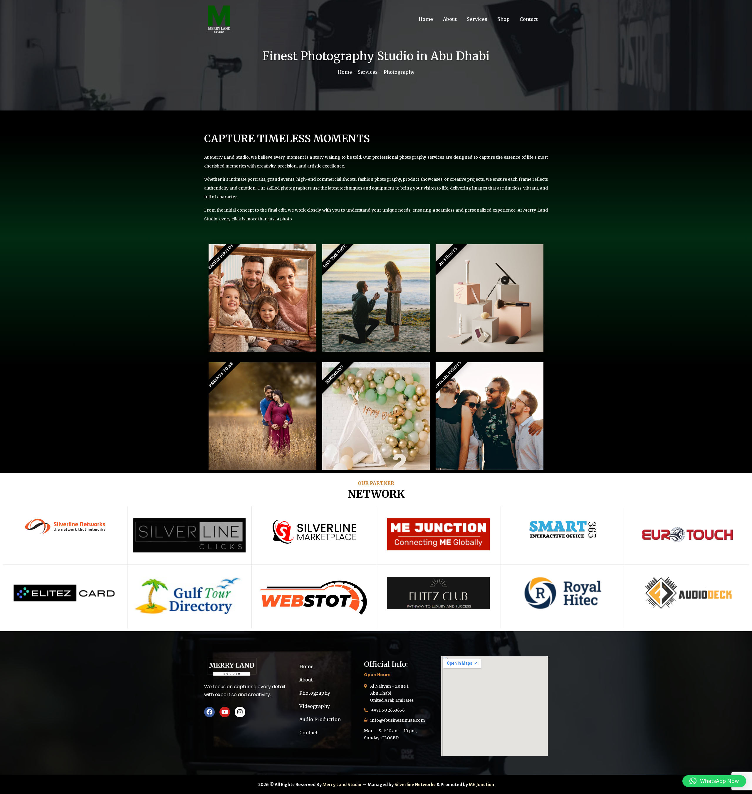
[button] (714, 781)
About (306, 680)
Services (368, 72)
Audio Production (320, 719)
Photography (314, 693)
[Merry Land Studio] (219, 19)
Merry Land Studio (342, 784)
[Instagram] (240, 712)
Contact (308, 733)
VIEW (262, 298)
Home (345, 72)
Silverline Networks (415, 784)
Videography (314, 706)
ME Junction (481, 784)
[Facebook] (209, 712)
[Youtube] (224, 712)
